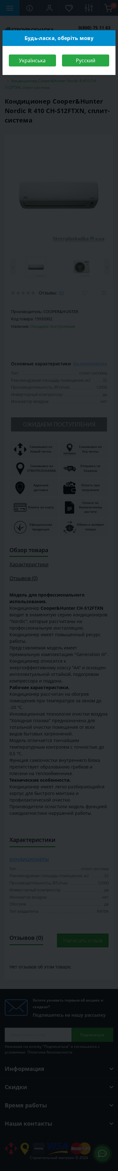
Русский (85, 60)
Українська (32, 60)
